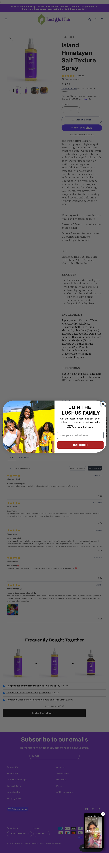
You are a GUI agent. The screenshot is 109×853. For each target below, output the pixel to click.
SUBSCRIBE (80, 445)
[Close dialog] (103, 404)
